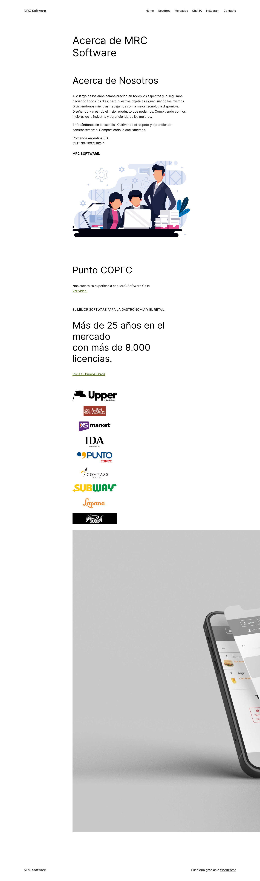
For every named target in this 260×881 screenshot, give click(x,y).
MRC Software (35, 11)
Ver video (79, 291)
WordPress (228, 870)
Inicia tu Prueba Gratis (89, 374)
